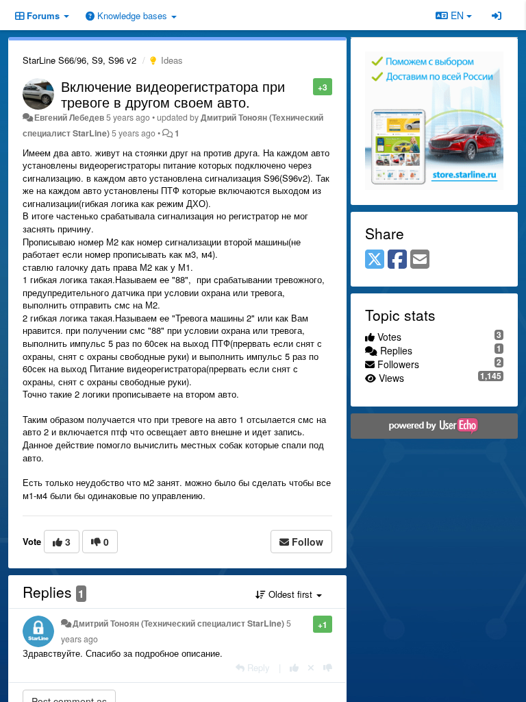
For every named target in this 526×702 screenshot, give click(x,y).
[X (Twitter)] (374, 259)
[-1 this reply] (327, 667)
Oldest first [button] (290, 594)
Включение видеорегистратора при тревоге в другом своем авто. (173, 94)
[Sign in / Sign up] (496, 15)
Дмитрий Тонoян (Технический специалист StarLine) (178, 623)
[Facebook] (397, 259)
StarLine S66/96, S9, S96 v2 (79, 59)
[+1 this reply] (294, 667)
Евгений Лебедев (69, 117)
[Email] (419, 259)
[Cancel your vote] (311, 667)
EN (457, 15)
